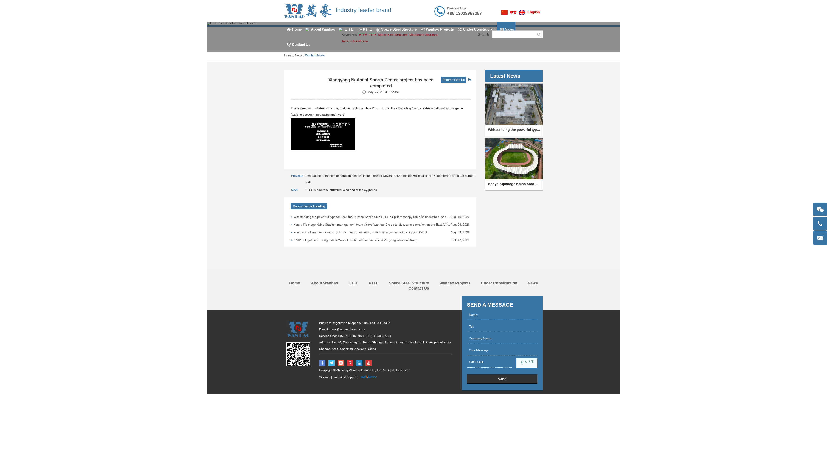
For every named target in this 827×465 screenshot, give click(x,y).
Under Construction (499, 283)
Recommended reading (309, 206)
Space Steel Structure (409, 283)
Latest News (505, 76)
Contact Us (419, 288)
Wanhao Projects (455, 283)
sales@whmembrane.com (347, 329)
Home (288, 55)
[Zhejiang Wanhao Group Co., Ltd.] (308, 11)
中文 (513, 12)
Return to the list (453, 79)
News (299, 55)
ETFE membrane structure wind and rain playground (341, 190)
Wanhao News (315, 55)
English (533, 12)
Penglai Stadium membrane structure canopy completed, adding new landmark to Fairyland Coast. (361, 232)
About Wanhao (324, 283)
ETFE (353, 283)
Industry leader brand (363, 10)
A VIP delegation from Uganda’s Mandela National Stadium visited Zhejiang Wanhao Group (355, 240)
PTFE (374, 283)
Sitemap (324, 377)
